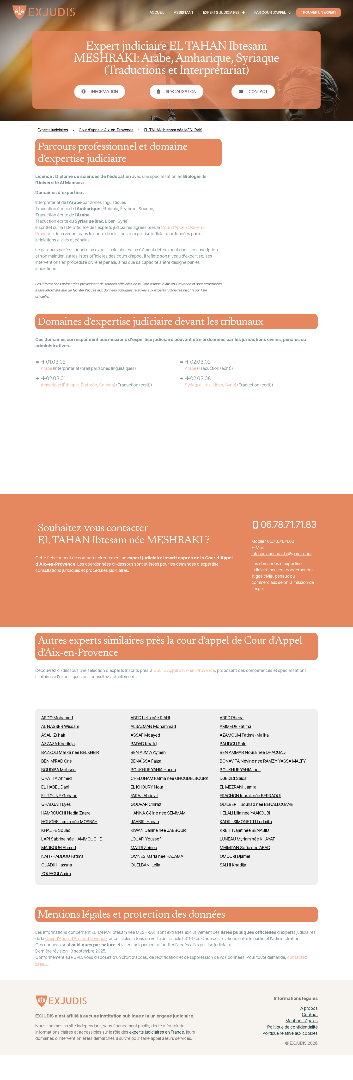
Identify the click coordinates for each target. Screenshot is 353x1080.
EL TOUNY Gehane (59, 795)
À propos (309, 1008)
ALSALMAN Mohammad (153, 726)
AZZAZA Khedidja (58, 743)
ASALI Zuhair (53, 735)
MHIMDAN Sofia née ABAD (245, 847)
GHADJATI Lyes (56, 804)
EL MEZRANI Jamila (238, 786)
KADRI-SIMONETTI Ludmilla (246, 821)
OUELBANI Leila (145, 864)
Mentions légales (302, 1020)
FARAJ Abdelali (144, 795)
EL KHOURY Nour (147, 786)
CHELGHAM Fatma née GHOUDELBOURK (169, 778)
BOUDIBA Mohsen (58, 769)
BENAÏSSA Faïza (146, 761)
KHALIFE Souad (55, 830)
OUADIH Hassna (56, 864)
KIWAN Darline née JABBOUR (158, 830)
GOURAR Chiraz (146, 804)
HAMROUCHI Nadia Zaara (66, 812)
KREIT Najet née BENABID (244, 830)
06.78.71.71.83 (280, 541)
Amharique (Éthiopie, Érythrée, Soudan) (78, 384)
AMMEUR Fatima (235, 726)
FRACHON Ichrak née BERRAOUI (250, 795)
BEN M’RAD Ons (56, 761)
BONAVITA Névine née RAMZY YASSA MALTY (263, 761)
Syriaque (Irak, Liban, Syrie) (210, 384)
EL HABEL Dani (55, 786)
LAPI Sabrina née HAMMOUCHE (71, 838)
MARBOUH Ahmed (58, 847)
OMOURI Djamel (235, 856)
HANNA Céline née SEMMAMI (159, 812)
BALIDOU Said (233, 743)
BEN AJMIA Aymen (148, 752)
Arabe (46, 368)
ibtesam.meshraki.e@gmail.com (281, 553)
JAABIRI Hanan (145, 821)
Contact (310, 1014)
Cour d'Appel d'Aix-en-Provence (184, 670)
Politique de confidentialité (292, 1026)
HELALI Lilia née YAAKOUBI (245, 812)
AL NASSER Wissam (60, 726)
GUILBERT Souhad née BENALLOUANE (256, 804)
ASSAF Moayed (145, 735)
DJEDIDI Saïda (233, 778)
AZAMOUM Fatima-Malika (244, 735)
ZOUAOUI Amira (56, 873)
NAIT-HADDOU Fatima (62, 856)
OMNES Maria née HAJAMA (157, 856)
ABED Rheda (231, 717)
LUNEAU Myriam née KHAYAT (247, 838)
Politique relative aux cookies (290, 1033)
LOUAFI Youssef (146, 838)
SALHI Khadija (233, 864)
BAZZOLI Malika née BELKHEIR (70, 752)
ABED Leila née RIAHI (150, 717)
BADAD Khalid (144, 743)
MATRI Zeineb (144, 847)
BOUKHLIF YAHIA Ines (240, 769)
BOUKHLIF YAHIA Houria (153, 769)
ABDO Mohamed (57, 717)
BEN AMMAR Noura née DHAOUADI (253, 752)
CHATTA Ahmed (56, 778)
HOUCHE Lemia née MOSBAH (69, 821)
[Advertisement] (282, 201)
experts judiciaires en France (156, 1032)
